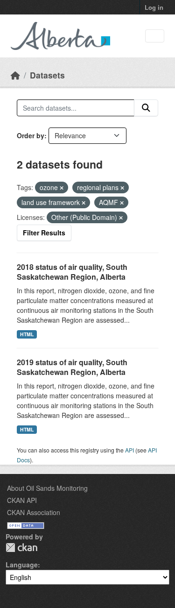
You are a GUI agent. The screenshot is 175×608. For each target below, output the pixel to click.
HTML (27, 334)
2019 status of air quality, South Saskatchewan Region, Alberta (72, 367)
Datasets (47, 75)
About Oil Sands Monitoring (47, 488)
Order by (30, 135)
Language (22, 564)
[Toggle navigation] (154, 36)
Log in (154, 7)
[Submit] (146, 107)
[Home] (15, 75)
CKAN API (22, 500)
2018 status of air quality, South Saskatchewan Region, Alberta (72, 272)
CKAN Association (33, 512)
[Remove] (61, 187)
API (129, 450)
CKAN (21, 547)
